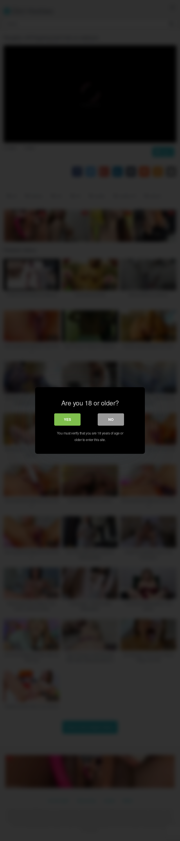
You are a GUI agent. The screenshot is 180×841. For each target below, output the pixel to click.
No (110, 419)
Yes (67, 419)
